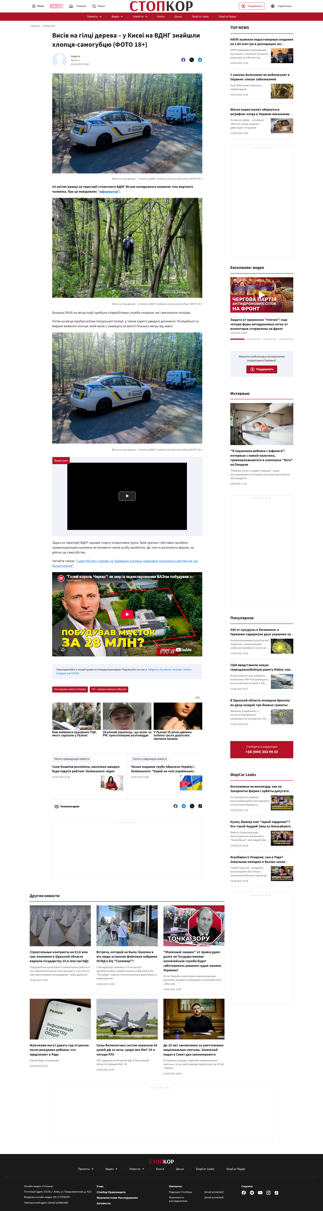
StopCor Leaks (200, 16)
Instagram (62, 673)
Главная (35, 26)
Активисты (104, 1203)
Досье (178, 16)
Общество (49, 26)
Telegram (152, 670)
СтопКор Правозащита (111, 1192)
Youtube (176, 670)
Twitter (187, 670)
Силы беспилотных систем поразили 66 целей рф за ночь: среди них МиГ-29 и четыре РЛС (126, 1050)
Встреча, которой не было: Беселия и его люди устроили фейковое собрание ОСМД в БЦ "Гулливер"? (126, 957)
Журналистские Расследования (117, 1198)
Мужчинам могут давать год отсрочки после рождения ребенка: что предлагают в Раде (59, 1050)
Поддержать (255, 6)
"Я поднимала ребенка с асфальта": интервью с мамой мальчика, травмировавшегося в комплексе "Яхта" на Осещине (261, 458)
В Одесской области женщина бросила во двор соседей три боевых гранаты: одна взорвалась (260, 705)
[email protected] (58, 1203)
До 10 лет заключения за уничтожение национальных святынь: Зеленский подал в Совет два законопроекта (193, 1050)
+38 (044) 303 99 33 (262, 752)
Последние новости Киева (70, 689)
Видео (115, 16)
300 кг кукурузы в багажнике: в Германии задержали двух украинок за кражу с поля (260, 634)
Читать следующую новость (150, 759)
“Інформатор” (108, 191)
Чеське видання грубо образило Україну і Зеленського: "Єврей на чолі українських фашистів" (162, 771)
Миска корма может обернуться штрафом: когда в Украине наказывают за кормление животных (260, 114)
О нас (100, 1186)
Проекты (92, 16)
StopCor (75, 56)
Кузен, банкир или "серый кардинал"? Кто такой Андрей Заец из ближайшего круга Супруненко (260, 826)
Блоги (160, 16)
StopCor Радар (227, 16)
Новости (138, 16)
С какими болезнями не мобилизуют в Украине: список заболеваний (260, 77)
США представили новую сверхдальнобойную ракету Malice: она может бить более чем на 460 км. (260, 670)
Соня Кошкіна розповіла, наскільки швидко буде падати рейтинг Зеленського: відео (86, 769)
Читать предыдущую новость (72, 759)
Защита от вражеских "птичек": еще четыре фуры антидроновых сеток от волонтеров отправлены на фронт (259, 324)
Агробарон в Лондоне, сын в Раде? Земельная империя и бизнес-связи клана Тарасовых (257, 862)
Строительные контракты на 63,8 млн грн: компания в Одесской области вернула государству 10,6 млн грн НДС (59, 957)
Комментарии (69, 806)
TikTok (74, 673)
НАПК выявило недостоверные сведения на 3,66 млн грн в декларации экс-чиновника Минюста (261, 44)
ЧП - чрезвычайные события (109, 689)
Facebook (165, 670)
